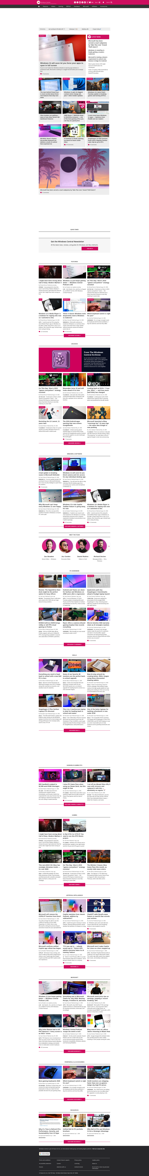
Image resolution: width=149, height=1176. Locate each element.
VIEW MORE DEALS (74, 730)
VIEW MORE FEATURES (74, 335)
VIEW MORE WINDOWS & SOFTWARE (74, 526)
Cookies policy (95, 1160)
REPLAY (68, 6)
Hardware (77, 6)
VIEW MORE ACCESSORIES (74, 1099)
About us (94, 1163)
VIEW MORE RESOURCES (74, 1141)
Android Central (78, 1167)
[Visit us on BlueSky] (90, 2)
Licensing (76, 1163)
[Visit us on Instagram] (82, 2)
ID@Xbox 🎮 (85, 29)
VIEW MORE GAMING (74, 884)
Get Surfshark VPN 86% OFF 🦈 (57, 29)
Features (45, 6)
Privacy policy (77, 1160)
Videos (53, 6)
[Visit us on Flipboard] (85, 2)
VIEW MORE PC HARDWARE (74, 644)
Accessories (103, 6)
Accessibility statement (45, 1163)
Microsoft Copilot (44, 900)
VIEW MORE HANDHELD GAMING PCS (74, 804)
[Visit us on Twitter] (77, 2)
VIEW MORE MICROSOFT (74, 1051)
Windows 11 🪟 (73, 29)
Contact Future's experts (63, 1160)
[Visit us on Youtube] (80, 2)
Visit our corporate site (98, 1149)
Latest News (96, 37)
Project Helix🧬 (97, 29)
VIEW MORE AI (74, 966)
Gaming (61, 6)
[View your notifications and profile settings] (103, 2)
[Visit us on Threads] (87, 2)
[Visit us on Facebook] (75, 2)
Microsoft (86, 6)
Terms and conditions (44, 1160)
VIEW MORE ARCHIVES (74, 443)
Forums (41, 1167)
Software (94, 6)
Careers (59, 1163)
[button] (109, 2)
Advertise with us (61, 1167)
